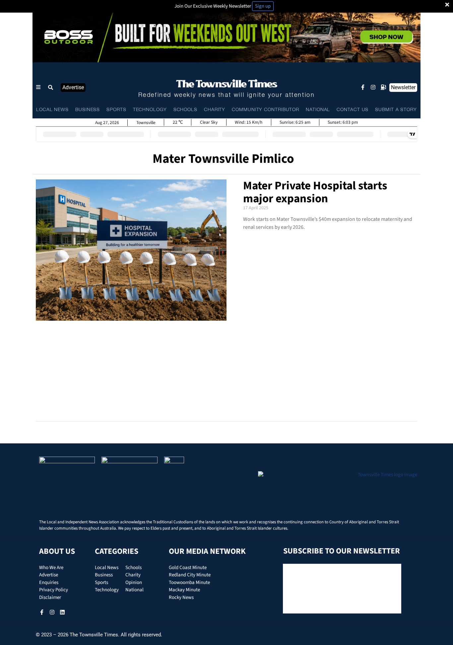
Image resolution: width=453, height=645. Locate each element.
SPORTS (116, 110)
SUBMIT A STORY (396, 110)
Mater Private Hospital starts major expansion (315, 192)
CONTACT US (352, 110)
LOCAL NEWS (52, 110)
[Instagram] (373, 87)
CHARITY (214, 110)
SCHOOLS (185, 110)
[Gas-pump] (383, 87)
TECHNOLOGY (150, 110)
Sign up (263, 6)
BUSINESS (87, 110)
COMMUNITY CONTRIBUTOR (265, 110)
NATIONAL (318, 110)
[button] (51, 88)
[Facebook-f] (362, 87)
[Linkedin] (62, 612)
